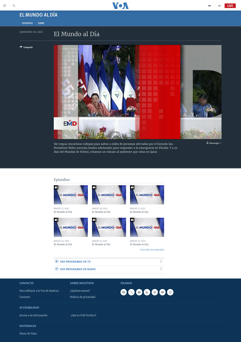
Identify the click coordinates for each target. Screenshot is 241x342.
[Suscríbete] (162, 292)
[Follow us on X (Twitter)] (131, 292)
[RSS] (147, 292)
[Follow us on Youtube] (139, 292)
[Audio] (220, 5)
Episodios (27, 23)
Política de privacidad (82, 297)
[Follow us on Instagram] (170, 292)
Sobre (41, 23)
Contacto (25, 297)
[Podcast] (155, 292)
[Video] (210, 5)
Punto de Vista (28, 333)
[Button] (26, 48)
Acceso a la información (34, 315)
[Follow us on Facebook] (123, 292)
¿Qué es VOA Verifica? (83, 315)
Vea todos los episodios (152, 249)
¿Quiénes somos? (80, 290)
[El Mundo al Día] (71, 194)
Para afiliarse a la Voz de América (39, 290)
